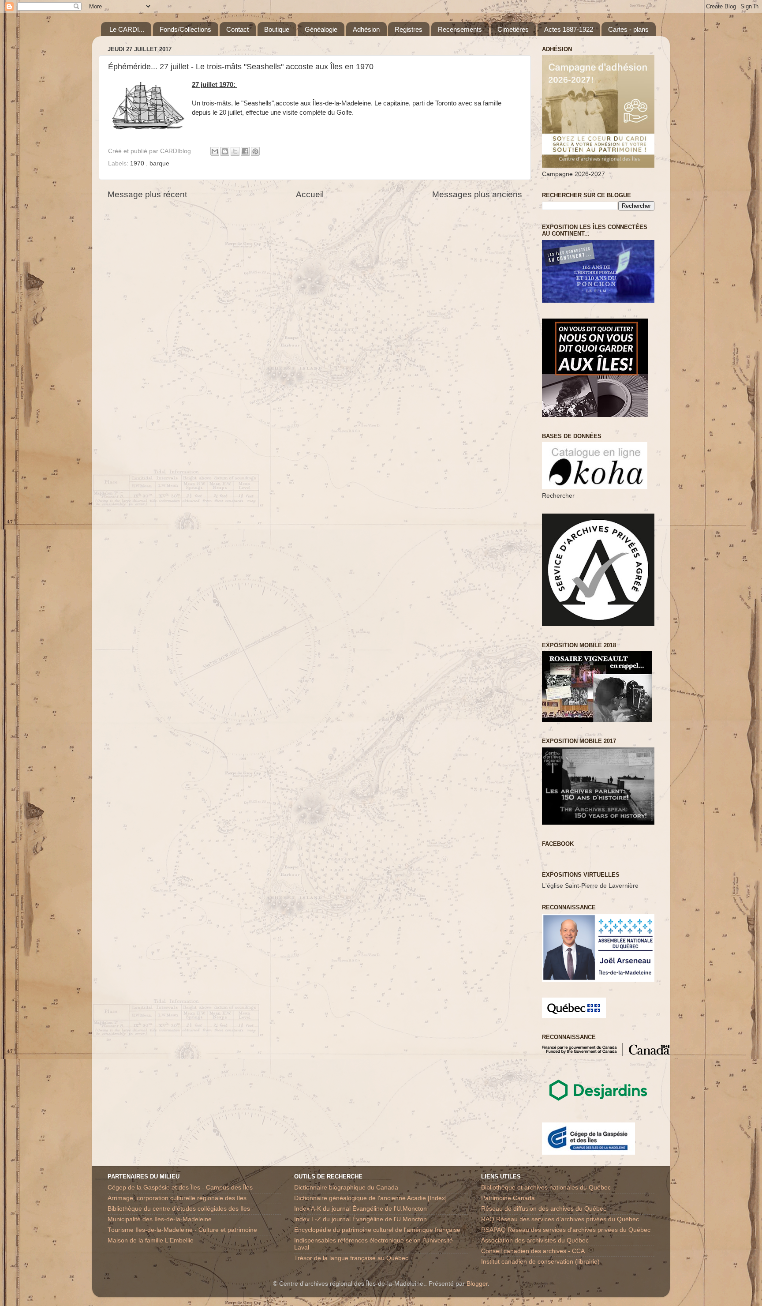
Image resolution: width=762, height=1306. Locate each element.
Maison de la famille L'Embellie (151, 1240)
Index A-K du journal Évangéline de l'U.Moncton (360, 1208)
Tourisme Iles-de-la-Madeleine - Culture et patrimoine (182, 1230)
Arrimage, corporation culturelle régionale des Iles (177, 1198)
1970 (138, 163)
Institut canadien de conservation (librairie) (540, 1261)
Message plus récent (147, 194)
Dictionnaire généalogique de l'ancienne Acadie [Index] (370, 1198)
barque (159, 163)
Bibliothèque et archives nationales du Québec (546, 1187)
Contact (237, 29)
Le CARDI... (126, 29)
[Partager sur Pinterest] (255, 151)
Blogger (477, 1283)
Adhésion (366, 29)
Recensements (460, 29)
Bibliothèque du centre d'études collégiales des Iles (179, 1208)
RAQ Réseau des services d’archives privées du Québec (560, 1219)
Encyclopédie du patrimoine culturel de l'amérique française (377, 1230)
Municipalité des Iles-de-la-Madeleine (160, 1219)
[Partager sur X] (235, 151)
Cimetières (513, 29)
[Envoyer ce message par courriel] (214, 151)
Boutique (276, 29)
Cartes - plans (628, 29)
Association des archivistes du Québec (535, 1240)
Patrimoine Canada (508, 1198)
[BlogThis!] (224, 151)
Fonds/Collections (185, 29)
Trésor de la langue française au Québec (351, 1258)
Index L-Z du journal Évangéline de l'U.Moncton (360, 1219)
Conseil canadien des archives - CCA (533, 1251)
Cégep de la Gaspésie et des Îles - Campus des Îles (180, 1187)
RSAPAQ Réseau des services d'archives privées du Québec (565, 1230)
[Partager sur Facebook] (245, 151)
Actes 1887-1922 (568, 29)
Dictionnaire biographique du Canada (346, 1187)
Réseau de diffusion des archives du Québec (543, 1208)
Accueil (310, 194)
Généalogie (321, 29)
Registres (408, 29)
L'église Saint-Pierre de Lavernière (590, 885)
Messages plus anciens (477, 194)
